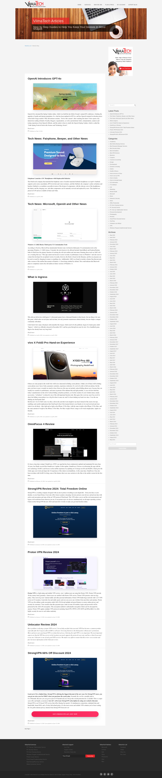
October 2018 (113, 319)
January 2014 (113, 426)
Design (112, 162)
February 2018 (113, 337)
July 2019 (112, 298)
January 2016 (113, 371)
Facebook (123, 747)
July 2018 (112, 326)
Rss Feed (123, 754)
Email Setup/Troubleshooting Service (37, 759)
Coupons (112, 157)
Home (79, 4)
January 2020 (113, 285)
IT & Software (113, 184)
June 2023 (112, 246)
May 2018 (112, 330)
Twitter (122, 749)
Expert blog (132, 4)
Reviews (112, 216)
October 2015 (113, 378)
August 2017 (113, 351)
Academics (113, 141)
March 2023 (113, 249)
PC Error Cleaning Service (116, 205)
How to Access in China (116, 173)
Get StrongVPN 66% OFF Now (65, 714)
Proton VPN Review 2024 (43, 552)
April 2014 (112, 419)
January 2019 (113, 312)
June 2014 (112, 414)
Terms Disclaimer (77, 774)
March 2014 (113, 421)
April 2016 (112, 364)
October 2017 (113, 346)
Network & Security (115, 198)
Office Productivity (114, 203)
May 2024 (112, 235)
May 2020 (112, 276)
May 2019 (112, 303)
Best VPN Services (115, 153)
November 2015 (114, 376)
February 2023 (113, 251)
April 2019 (112, 305)
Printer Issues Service (33, 757)
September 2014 (114, 408)
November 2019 (114, 289)
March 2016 (113, 367)
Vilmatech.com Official (115, 223)
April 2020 (112, 278)
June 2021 (112, 255)
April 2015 (112, 392)
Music (111, 196)
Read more (31, 128)
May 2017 (112, 358)
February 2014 (113, 424)
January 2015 (113, 399)
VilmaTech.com (28, 45)
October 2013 (113, 433)
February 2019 (113, 310)
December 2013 (114, 428)
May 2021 (112, 258)
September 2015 (114, 380)
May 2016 (112, 362)
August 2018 (113, 324)
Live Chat (66, 747)
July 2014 (112, 412)
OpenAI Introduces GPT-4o (44, 78)
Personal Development (116, 212)
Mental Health (113, 191)
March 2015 (113, 394)
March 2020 (113, 280)
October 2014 (113, 405)
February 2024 (113, 239)
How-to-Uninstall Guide (116, 180)
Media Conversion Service (34, 764)
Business (112, 155)
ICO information (114, 182)
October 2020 (113, 269)
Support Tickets (68, 749)
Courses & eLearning (115, 159)
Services (87, 4)
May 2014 (112, 417)
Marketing (112, 189)
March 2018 (113, 335)
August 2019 (113, 296)
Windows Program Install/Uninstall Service (121, 228)
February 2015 (113, 396)
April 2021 (112, 260)
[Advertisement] (65, 60)
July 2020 (112, 271)
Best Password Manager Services (118, 146)
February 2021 (113, 264)
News (111, 200)
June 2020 (112, 273)
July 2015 (112, 385)
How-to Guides (114, 178)
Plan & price (109, 4)
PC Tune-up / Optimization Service (119, 210)
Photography (113, 214)
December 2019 (114, 287)
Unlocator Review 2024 (42, 624)
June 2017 (112, 355)
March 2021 (113, 262)
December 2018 (114, 314)
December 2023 (114, 244)
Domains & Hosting (115, 166)
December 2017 (114, 342)
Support (63, 774)
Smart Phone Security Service (117, 219)
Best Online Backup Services (117, 144)
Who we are (98, 4)
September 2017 (114, 349)
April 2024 (112, 237)
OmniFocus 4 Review (41, 424)
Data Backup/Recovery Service (35, 762)
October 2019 (113, 292)
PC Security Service (115, 207)
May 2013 (112, 439)
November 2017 (114, 344)
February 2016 (113, 369)
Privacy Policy (69, 774)
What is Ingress (37, 277)
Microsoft (112, 194)
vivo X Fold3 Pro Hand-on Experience (51, 342)
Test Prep (112, 221)
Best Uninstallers (114, 150)
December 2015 (114, 374)
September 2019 (114, 294)
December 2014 (114, 401)
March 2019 (113, 308)
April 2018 (112, 333)
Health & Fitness (114, 171)
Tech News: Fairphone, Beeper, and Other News (58, 138)
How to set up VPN (115, 175)
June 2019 (112, 301)
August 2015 (113, 383)
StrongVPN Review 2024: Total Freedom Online (57, 488)
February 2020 (113, 283)
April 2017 (112, 360)
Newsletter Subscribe (70, 752)
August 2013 (113, 437)
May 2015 (112, 389)
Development (113, 164)
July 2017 (112, 353)
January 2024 (113, 242)
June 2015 (112, 387)
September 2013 (114, 435)
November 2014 (114, 403)
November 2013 (114, 430)
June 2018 (112, 328)
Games (112, 169)
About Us (122, 752)
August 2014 (113, 410)
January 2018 (113, 339)
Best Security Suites (115, 148)
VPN (111, 225)
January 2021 (113, 267)
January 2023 (113, 253)
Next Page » (27, 728)
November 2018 (114, 317)
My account (121, 4)
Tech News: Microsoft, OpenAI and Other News (57, 204)
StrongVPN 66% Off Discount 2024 (49, 653)
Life (111, 187)
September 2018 (114, 321)
